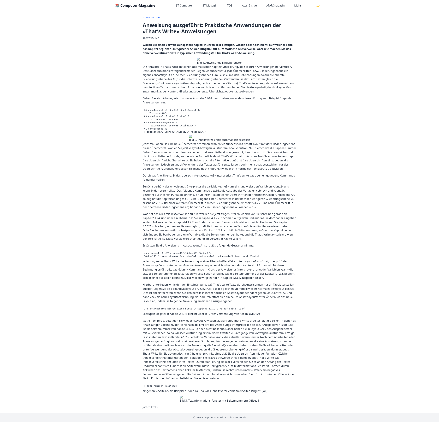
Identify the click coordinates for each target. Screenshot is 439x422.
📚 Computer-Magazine (135, 5)
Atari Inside (249, 5)
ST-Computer (184, 5)
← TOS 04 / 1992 (152, 17)
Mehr (297, 5)
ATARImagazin (275, 5)
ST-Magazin (210, 5)
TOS (229, 5)
